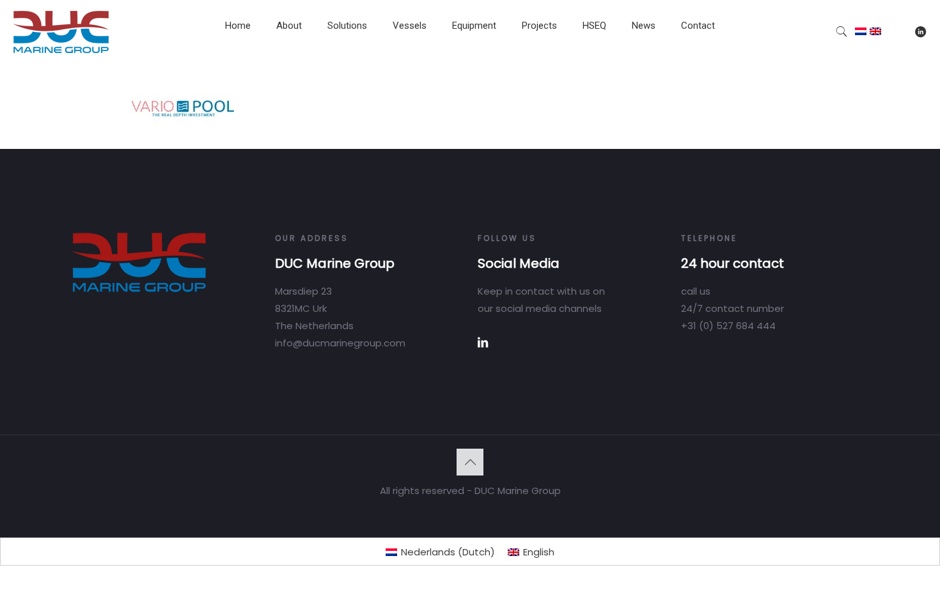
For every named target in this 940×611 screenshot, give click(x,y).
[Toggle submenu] (289, 57)
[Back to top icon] (470, 462)
